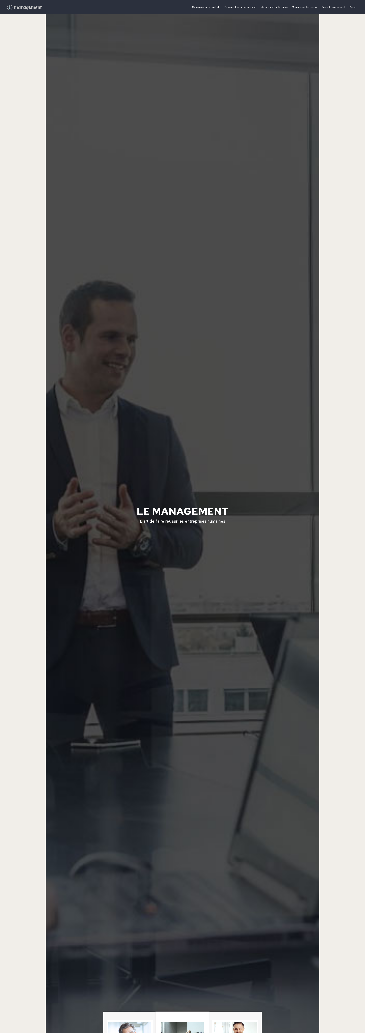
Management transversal (304, 7)
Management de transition (274, 7)
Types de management (333, 7)
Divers (352, 7)
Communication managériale (206, 7)
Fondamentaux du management (240, 7)
